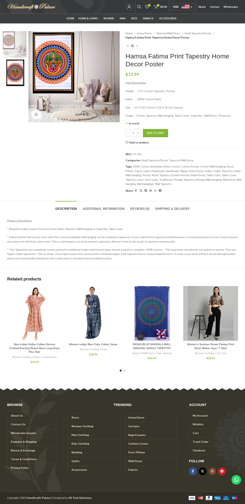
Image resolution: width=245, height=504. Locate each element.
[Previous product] (128, 46)
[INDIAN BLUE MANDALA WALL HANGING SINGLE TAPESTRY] (152, 313)
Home (129, 33)
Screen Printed (180, 175)
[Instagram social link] (212, 471)
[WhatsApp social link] (155, 190)
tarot (140, 179)
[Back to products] (132, 46)
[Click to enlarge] (36, 114)
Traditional (165, 179)
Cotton (175, 166)
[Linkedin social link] (150, 190)
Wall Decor (229, 179)
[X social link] (140, 190)
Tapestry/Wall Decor (168, 33)
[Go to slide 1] (121, 371)
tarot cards (151, 179)
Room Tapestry (161, 175)
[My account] (129, 7)
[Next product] (137, 46)
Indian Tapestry (222, 171)
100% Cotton (141, 166)
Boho (167, 166)
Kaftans (36, 357)
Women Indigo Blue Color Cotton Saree (93, 344)
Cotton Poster (190, 166)
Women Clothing (21, 357)
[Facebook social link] (136, 190)
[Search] (139, 7)
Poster (146, 175)
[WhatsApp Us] (236, 480)
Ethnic (129, 171)
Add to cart (155, 132)
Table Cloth (213, 175)
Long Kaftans (49, 357)
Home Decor (144, 33)
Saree (103, 349)
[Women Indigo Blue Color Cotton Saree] (93, 313)
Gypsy (138, 171)
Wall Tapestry (163, 183)
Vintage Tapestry (183, 179)
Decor (230, 166)
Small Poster (197, 175)
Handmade (172, 171)
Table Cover (229, 175)
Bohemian (156, 166)
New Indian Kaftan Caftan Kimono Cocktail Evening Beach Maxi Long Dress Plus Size (34, 348)
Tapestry (131, 179)
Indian (208, 171)
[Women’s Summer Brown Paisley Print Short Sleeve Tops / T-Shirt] (210, 313)
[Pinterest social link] (145, 190)
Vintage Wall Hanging (208, 179)
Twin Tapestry (164, 353)
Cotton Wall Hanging (212, 166)
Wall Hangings (145, 183)
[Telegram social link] (160, 190)
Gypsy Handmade (153, 171)
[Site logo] (31, 6)
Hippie (183, 171)
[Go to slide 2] (125, 371)
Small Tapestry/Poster (198, 33)
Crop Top (220, 353)
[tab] (66, 207)
